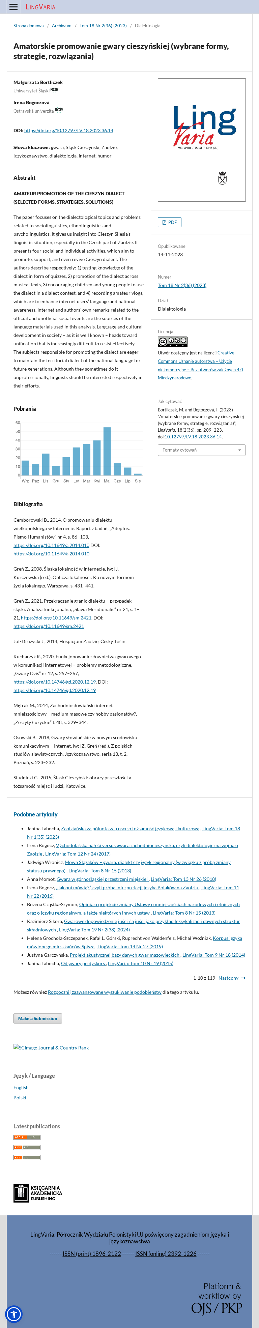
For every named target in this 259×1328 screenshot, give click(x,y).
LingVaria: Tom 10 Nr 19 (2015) (140, 963)
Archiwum (61, 25)
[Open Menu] (13, 6)
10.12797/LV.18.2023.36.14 (193, 436)
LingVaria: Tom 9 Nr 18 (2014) (213, 955)
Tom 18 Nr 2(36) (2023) (103, 25)
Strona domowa (28, 25)
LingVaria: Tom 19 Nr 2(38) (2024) (94, 929)
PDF (172, 222)
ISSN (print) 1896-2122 (92, 1253)
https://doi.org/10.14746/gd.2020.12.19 (54, 682)
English (21, 1087)
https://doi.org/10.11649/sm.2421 (56, 617)
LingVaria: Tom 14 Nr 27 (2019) (130, 946)
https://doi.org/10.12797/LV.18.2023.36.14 (68, 130)
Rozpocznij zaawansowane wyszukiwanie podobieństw (105, 992)
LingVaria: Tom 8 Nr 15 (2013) (99, 870)
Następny (228, 978)
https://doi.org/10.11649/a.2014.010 (51, 545)
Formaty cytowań (180, 450)
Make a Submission (37, 1018)
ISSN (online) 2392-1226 (166, 1253)
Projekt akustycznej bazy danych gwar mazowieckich (125, 955)
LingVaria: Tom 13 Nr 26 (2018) (183, 879)
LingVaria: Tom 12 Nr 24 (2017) (78, 854)
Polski (19, 1097)
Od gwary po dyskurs (83, 963)
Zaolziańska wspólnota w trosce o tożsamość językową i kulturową (130, 828)
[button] (14, 1314)
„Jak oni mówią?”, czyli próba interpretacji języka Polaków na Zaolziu (127, 887)
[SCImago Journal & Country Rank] (51, 1047)
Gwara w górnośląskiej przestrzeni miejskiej (103, 879)
